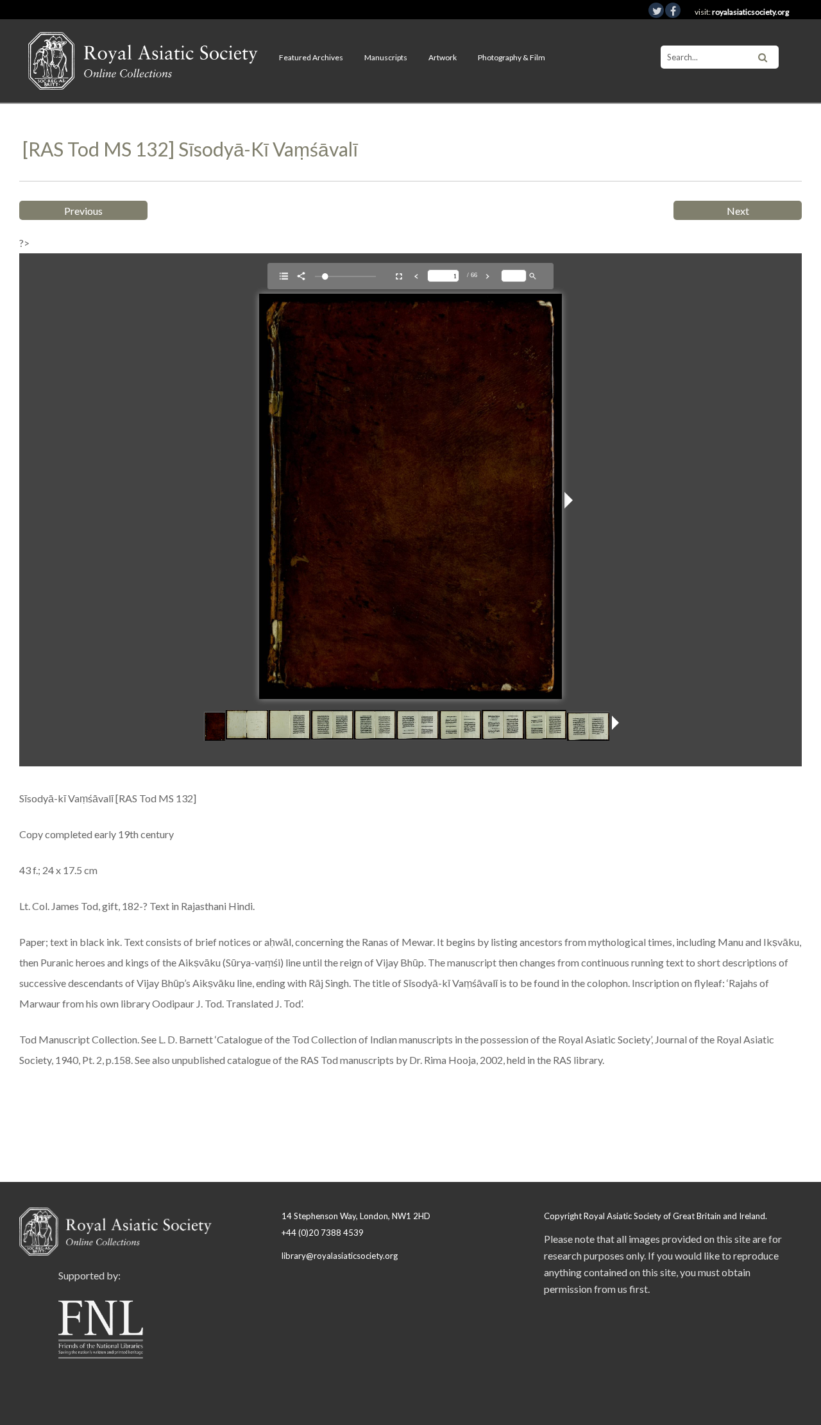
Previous (83, 211)
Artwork (442, 57)
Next (738, 211)
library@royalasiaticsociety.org (340, 1256)
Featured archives (311, 57)
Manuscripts (385, 57)
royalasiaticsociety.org (750, 12)
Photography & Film (511, 57)
